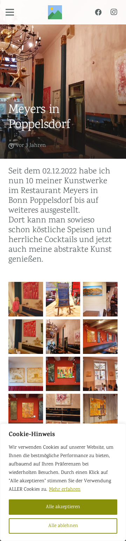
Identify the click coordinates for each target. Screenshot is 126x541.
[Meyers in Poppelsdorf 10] (25, 299)
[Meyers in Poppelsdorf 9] (25, 336)
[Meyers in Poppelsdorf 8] (63, 336)
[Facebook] (98, 12)
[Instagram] (113, 12)
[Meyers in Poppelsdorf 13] (100, 299)
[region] (63, 482)
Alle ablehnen (63, 525)
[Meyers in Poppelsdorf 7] (63, 299)
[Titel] (55, 12)
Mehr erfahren (64, 489)
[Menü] (10, 12)
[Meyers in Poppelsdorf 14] (25, 374)
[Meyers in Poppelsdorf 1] (100, 411)
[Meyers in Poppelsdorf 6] (100, 374)
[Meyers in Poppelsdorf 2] (63, 411)
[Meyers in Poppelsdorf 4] (25, 411)
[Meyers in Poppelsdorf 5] (63, 374)
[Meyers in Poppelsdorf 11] (100, 336)
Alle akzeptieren (63, 507)
